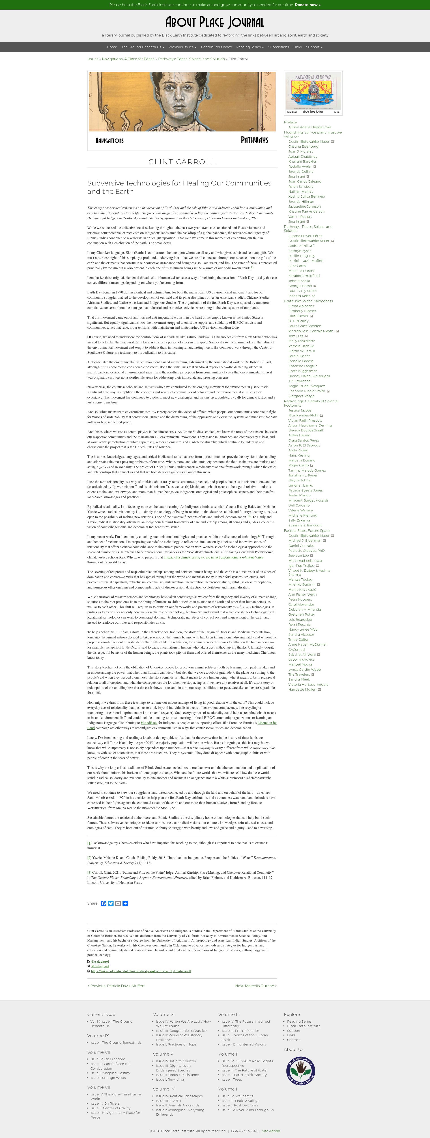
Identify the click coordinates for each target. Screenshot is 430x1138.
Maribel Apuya (300, 664)
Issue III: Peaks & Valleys (240, 1101)
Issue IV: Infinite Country (176, 1061)
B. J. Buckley (298, 321)
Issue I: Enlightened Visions (243, 1044)
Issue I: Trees (231, 1079)
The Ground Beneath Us (142, 47)
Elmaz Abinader (301, 306)
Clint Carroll (297, 266)
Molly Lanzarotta (301, 341)
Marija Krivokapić (302, 589)
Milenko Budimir (302, 584)
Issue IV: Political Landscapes (179, 1096)
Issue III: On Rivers (105, 1103)
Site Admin (271, 1131)
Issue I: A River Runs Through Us (247, 1110)
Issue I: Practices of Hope (176, 1044)
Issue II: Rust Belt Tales (239, 1105)
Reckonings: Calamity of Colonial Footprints (311, 403)
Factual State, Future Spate (307, 530)
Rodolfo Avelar (300, 166)
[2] (250, 515)
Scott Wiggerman (303, 371)
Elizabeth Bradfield (304, 276)
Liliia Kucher (298, 316)
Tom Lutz (295, 336)
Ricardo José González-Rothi (311, 331)
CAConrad (296, 649)
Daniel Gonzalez (301, 545)
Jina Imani (296, 176)
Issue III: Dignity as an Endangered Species (173, 1067)
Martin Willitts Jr (301, 351)
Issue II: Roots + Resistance (177, 1075)
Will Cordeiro (299, 505)
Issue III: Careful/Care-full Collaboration (110, 1066)
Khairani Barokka (302, 161)
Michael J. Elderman (304, 540)
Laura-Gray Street (302, 291)
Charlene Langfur (302, 366)
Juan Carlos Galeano (304, 181)
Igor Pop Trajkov (301, 565)
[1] (252, 267)
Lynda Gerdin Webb (304, 669)
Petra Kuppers (300, 599)
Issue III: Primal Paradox (240, 1030)
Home (112, 47)
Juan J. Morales (300, 151)
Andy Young (298, 450)
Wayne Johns (299, 480)
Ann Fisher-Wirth (302, 594)
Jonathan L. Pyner (303, 475)
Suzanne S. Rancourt (305, 525)
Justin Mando (299, 495)
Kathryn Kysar (299, 251)
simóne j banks (300, 485)
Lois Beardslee (300, 619)
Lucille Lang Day (301, 256)
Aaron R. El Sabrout (304, 445)
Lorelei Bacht (299, 356)
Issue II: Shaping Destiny (110, 1073)
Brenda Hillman (301, 201)
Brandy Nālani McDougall (309, 376)
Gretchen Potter (301, 614)
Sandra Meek (299, 679)
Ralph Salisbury (301, 186)
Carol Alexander (301, 604)
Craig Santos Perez (303, 440)
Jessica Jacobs (300, 410)
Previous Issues (181, 47)
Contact (293, 1040)
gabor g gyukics (301, 659)
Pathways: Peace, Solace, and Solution (191, 58)
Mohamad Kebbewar (305, 560)
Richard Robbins (301, 296)
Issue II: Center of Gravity (110, 1108)
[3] (259, 535)
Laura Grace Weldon (304, 326)
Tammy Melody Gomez (307, 470)
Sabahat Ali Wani (302, 654)
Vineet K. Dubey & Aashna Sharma (309, 572)
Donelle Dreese (301, 361)
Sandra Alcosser (301, 634)
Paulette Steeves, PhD (306, 550)
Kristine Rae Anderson (306, 211)
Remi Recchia (299, 624)
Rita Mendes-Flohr (303, 415)
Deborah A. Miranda (304, 609)
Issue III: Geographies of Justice (181, 1030)
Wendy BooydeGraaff (305, 430)
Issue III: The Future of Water (244, 1070)
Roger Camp (298, 465)
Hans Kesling (299, 455)
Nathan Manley (300, 191)
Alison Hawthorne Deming (310, 425)
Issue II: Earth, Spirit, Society (244, 1075)
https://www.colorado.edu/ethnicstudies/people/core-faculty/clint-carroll (141, 971)
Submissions (278, 47)
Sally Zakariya (299, 520)
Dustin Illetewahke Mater (308, 141)
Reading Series (249, 47)
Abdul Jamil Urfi (301, 246)
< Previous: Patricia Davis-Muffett (116, 985)
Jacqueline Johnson (304, 206)
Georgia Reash (300, 286)
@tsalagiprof (100, 961)
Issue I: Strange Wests (108, 1077)
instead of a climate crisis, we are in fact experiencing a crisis (214, 557)
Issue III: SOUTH (168, 1101)
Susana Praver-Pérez (305, 236)
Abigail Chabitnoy (302, 156)
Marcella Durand (302, 271)
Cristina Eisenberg (303, 146)
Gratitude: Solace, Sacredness (308, 301)
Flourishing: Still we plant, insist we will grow (313, 134)
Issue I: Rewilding (170, 1079)
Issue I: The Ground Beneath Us (116, 1042)
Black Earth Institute (303, 1026)
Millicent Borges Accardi (308, 500)
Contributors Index (216, 47)
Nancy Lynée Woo (303, 629)
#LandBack (149, 722)
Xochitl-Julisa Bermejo (306, 196)
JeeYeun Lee (298, 555)
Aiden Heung (299, 435)
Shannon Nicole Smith (306, 391)
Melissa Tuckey (300, 579)
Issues (93, 58)
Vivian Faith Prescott (305, 420)
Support (313, 47)
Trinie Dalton (299, 639)
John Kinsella (299, 281)
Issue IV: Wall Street (237, 1096)
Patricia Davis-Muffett (306, 261)
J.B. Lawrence (299, 381)
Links (297, 47)
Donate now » (308, 4)
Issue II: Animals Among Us (178, 1105)
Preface (290, 122)
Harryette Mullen (302, 689)
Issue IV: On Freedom (107, 1059)
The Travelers (299, 674)
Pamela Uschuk (301, 346)
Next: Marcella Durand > (256, 985)
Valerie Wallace (300, 510)
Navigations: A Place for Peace (128, 58)
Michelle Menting (302, 515)
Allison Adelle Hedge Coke (309, 127)
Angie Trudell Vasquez (306, 386)
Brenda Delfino (301, 171)
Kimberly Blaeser (302, 311)
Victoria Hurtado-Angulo (308, 684)
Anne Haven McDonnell (307, 644)
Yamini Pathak (300, 216)
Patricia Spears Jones (305, 490)
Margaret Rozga (301, 396)
